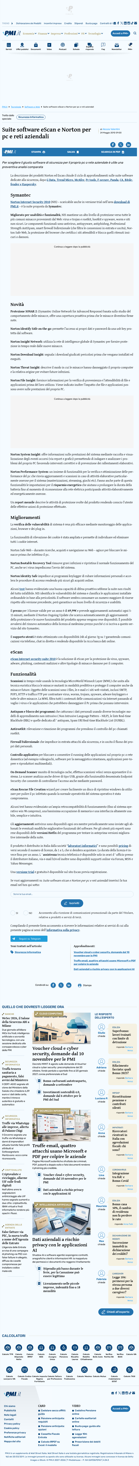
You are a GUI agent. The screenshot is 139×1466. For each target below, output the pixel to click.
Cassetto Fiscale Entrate (49, 1436)
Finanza (42, 33)
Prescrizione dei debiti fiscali (86, 1443)
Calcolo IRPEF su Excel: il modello (49, 1443)
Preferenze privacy (15, 1432)
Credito (68, 23)
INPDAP (116, 1093)
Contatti (9, 1419)
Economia (28, 33)
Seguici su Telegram (30, 938)
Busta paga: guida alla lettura (86, 1428)
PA (82, 33)
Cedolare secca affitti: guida (52, 1412)
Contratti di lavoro (109, 23)
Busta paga (91, 23)
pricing (123, 845)
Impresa (56, 33)
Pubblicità (10, 1410)
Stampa (36, 152)
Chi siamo (9, 1406)
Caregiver (117, 1274)
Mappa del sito (12, 1441)
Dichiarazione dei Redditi (28, 23)
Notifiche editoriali (14, 1437)
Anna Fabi (128, 1224)
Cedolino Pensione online (84, 1412)
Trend (5, 23)
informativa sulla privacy (63, 930)
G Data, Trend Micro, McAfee (65, 180)
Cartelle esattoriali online (84, 1420)
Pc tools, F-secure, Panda (102, 180)
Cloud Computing (50, 1013)
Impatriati (117, 1127)
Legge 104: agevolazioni (79, 1436)
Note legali (10, 1415)
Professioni (71, 33)
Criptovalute (13, 1170)
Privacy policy (12, 1423)
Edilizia (116, 1027)
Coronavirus (119, 1170)
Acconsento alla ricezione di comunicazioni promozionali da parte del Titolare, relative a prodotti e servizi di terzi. (86, 915)
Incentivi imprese (53, 23)
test (22, 589)
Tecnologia (94, 33)
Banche (9, 1014)
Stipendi (78, 23)
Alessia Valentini (111, 129)
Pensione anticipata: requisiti (51, 1420)
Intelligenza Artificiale (55, 1204)
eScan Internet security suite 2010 (33, 659)
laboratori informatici (82, 845)
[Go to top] (117, 1455)
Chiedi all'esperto (118, 1311)
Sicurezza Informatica (31, 117)
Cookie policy (11, 1428)
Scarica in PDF (111, 152)
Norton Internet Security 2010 (30, 202)
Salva (71, 152)
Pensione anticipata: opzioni (51, 1428)
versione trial (25, 872)
